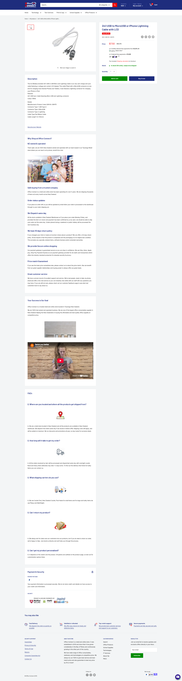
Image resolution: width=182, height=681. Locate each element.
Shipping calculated (122, 61)
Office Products (108, 644)
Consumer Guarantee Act (32, 655)
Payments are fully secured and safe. (145, 626)
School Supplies (108, 647)
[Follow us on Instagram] (90, 675)
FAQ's (105, 658)
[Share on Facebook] (142, 37)
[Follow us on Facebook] (87, 675)
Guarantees (28, 642)
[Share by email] (153, 37)
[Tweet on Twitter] (149, 37)
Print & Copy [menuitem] (60, 12)
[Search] (114, 5)
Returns (27, 652)
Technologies (107, 650)
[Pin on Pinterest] (146, 37)
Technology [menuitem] (35, 12)
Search (105, 642)
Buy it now (141, 78)
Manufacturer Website (34, 127)
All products (33, 18)
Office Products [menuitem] (90, 12)
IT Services (106, 653)
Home (26, 18)
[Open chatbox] (177, 677)
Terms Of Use (29, 649)
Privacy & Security (30, 645)
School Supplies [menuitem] (75, 12)
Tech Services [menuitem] (49, 12)
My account (137, 6)
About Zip (106, 656)
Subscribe (137, 655)
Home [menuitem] (26, 12)
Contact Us (28, 659)
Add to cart (114, 78)
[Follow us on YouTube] (94, 675)
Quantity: (105, 71)
